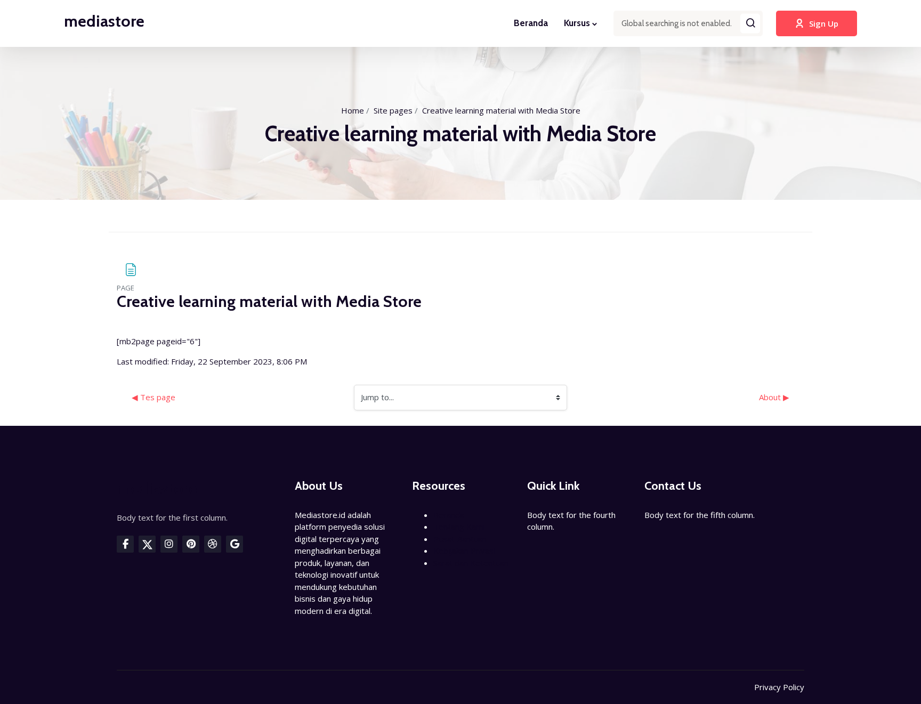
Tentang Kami (458, 526)
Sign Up (823, 23)
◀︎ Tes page (153, 397)
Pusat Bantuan (460, 538)
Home (352, 110)
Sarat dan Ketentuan (470, 562)
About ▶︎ (774, 397)
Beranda (531, 23)
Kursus (577, 23)
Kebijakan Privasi (464, 550)
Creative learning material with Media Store (501, 110)
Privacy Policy (779, 687)
